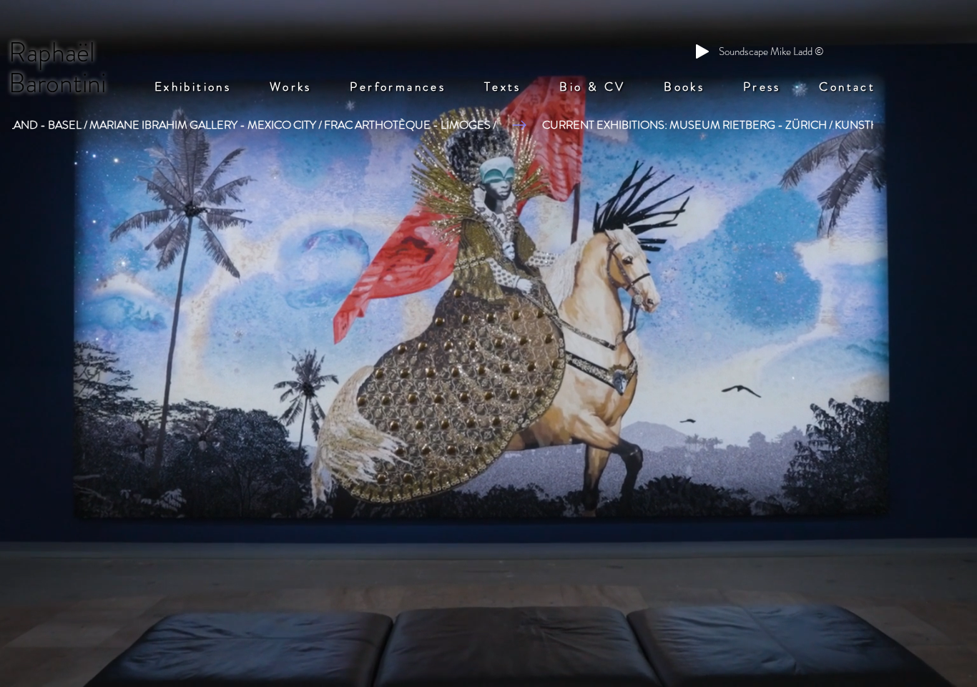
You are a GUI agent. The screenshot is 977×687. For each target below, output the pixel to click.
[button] (192, 86)
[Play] (702, 51)
